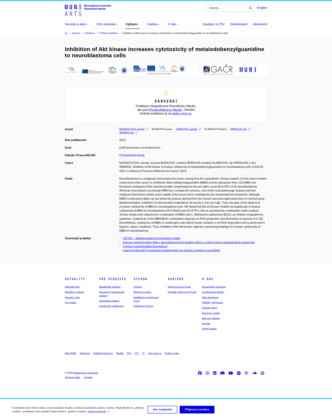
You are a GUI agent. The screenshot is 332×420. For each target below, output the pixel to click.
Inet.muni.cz (154, 353)
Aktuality (75, 279)
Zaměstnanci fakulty (213, 292)
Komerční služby (211, 313)
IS (143, 353)
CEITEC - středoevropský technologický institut (151, 238)
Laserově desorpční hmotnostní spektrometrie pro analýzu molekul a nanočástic (171, 250)
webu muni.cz (181, 113)
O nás (207, 279)
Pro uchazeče (112, 279)
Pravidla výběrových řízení (182, 292)
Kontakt (206, 323)
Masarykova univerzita (85, 372)
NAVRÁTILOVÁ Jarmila (132, 129)
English (262, 8)
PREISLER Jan (238, 129)
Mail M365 (70, 353)
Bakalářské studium (110, 286)
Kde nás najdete (211, 318)
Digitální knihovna (103, 353)
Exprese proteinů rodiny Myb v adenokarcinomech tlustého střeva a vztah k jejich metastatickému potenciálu (189, 242)
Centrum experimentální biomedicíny (145, 246)
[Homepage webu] (88, 10)
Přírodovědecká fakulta (132, 155)
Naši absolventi (210, 297)
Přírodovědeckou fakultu (165, 110)
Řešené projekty (142, 292)
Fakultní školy (209, 307)
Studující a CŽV (214, 24)
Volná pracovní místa (179, 286)
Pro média (70, 302)
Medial (119, 353)
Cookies (88, 377)
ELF (129, 353)
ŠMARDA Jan (126, 132)
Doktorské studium (109, 300)
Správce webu (72, 377)
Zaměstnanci (239, 24)
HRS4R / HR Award (212, 302)
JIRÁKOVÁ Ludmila (186, 129)
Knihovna (85, 353)
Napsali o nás (72, 297)
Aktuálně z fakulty (74, 292)
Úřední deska (209, 328)
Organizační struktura (214, 286)
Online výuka (172, 353)
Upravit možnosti (96, 411)
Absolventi (260, 24)
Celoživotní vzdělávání (111, 306)
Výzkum (140, 279)
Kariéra (175, 279)
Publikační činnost (143, 306)
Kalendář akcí (72, 286)
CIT (137, 353)
